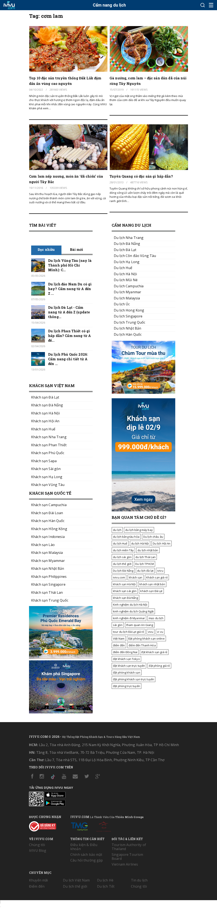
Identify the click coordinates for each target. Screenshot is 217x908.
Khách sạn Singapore (48, 584)
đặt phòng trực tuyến (126, 686)
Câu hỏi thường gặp (86, 860)
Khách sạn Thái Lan (47, 592)
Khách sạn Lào (43, 544)
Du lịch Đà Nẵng (123, 571)
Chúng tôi (37, 844)
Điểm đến (37, 886)
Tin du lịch (139, 880)
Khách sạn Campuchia (49, 504)
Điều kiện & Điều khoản (83, 846)
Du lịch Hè (105, 880)
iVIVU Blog (37, 850)
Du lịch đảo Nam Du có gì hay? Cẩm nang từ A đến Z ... (70, 289)
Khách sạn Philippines (49, 576)
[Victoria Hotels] (103, 825)
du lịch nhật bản (148, 550)
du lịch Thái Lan (145, 557)
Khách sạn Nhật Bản (47, 568)
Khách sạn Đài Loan (47, 513)
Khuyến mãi (38, 880)
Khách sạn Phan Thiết (49, 445)
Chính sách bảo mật (86, 854)
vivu (150, 632)
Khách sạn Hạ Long (46, 476)
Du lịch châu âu (153, 537)
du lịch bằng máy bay (139, 530)
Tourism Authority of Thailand (129, 846)
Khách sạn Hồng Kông (49, 528)
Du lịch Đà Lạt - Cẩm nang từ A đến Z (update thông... (69, 312)
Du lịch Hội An (162, 543)
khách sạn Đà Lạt (151, 591)
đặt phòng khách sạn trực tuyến (133, 679)
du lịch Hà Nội (140, 543)
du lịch (117, 530)
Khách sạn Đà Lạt (45, 397)
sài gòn (117, 625)
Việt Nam (118, 638)
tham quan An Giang (139, 625)
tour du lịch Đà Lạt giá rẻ (128, 632)
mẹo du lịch (156, 618)
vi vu (160, 632)
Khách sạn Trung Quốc (49, 600)
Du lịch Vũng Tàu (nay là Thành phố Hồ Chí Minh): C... (70, 265)
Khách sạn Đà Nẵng (47, 405)
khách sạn (135, 577)
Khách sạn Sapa (44, 461)
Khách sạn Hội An (45, 421)
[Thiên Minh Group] (79, 825)
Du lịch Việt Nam (76, 880)
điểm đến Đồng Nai (125, 652)
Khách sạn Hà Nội (45, 413)
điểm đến (119, 645)
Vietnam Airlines (125, 864)
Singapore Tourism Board (127, 856)
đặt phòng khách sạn (126, 672)
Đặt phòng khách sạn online (146, 638)
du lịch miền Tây (123, 550)
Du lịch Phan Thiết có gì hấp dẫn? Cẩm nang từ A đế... (69, 335)
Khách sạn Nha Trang (49, 437)
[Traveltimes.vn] (143, 392)
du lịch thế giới (122, 564)
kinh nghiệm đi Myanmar (129, 618)
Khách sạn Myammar (48, 560)
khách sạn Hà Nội (124, 584)
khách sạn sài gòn (124, 591)
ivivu (160, 571)
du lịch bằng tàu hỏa (126, 537)
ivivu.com (119, 577)
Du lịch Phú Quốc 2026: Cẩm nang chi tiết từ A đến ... (68, 359)
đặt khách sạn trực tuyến (129, 666)
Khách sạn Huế (43, 429)
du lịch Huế (120, 543)
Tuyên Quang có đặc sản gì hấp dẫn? (141, 176)
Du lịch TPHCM (144, 564)
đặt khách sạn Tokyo (126, 659)
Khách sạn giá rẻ (157, 577)
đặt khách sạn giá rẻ (154, 652)
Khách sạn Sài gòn (46, 468)
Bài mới (76, 249)
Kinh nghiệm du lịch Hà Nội (130, 604)
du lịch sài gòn (122, 557)
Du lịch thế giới (75, 886)
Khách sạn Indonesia (48, 536)
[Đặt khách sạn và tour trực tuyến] (61, 657)
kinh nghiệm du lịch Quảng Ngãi (133, 611)
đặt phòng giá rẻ (159, 666)
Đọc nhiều (46, 249)
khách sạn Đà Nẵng (125, 598)
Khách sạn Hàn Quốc (48, 520)
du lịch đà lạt (145, 571)
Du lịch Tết (106, 886)
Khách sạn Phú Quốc (47, 452)
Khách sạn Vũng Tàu (48, 484)
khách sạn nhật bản (152, 584)
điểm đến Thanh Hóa (142, 645)
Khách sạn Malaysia (47, 552)
